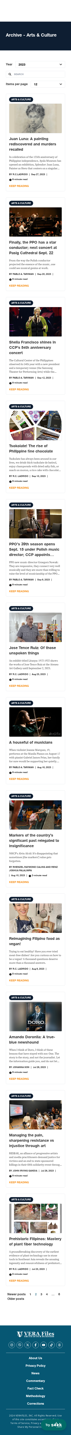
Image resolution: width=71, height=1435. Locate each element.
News (35, 1373)
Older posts (15, 1298)
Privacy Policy (35, 1365)
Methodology (35, 1396)
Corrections (35, 1403)
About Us (35, 1358)
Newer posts (16, 1294)
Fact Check (35, 1388)
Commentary (35, 1381)
